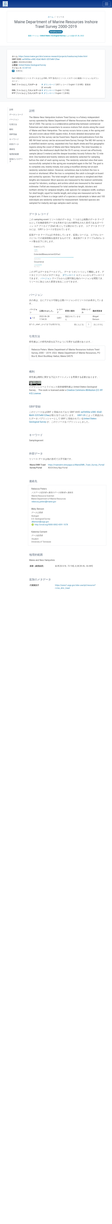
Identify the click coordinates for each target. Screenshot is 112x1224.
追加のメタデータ (16, 160)
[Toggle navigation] (106, 4)
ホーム (51, 17)
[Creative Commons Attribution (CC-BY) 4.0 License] (36, 383)
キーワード (14, 139)
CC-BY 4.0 (26, 68)
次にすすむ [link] (98, 324)
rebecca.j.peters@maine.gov (44, 502)
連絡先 (12, 149)
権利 (11, 129)
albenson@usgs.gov (40, 522)
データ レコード (16, 114)
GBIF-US (81, 415)
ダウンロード (49, 84)
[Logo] (5, 4)
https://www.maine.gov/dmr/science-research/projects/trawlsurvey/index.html (53, 56)
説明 (11, 109)
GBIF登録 (13, 134)
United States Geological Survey (32, 65)
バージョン (14, 119)
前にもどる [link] (79, 324)
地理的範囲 (14, 154)
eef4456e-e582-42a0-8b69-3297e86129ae (41, 59)
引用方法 (13, 124)
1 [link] (88, 324)
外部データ (14, 144)
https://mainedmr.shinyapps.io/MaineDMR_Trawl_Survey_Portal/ (76, 465)
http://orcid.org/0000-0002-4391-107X (51, 524)
